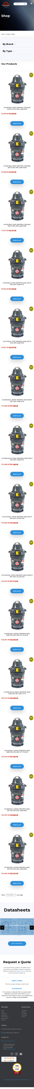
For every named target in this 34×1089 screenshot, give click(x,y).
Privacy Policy (4, 1017)
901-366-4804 (8, 1047)
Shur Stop (24, 1015)
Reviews (3, 1020)
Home (2, 1011)
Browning (24, 1014)
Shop (2, 1012)
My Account (4, 1015)
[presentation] (2, 928)
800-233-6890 (11, 1044)
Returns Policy (4, 1018)
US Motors (24, 1011)
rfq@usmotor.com (21, 971)
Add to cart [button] (17, 123)
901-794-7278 (9, 1046)
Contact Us (4, 1014)
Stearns (23, 1017)
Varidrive (24, 1012)
